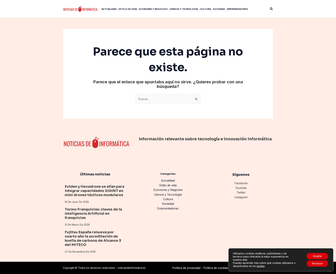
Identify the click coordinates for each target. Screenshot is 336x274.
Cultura (168, 199)
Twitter (241, 192)
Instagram (241, 197)
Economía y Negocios (168, 190)
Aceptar (317, 256)
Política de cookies (215, 268)
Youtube (241, 188)
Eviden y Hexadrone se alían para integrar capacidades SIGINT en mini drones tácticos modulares (94, 190)
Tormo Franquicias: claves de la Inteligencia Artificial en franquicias (93, 213)
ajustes (261, 266)
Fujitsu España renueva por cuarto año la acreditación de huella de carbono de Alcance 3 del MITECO (93, 238)
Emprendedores (167, 208)
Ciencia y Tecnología (168, 194)
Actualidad (168, 180)
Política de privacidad (186, 268)
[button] (271, 9)
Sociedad (168, 203)
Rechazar (317, 263)
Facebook (241, 183)
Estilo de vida (168, 185)
